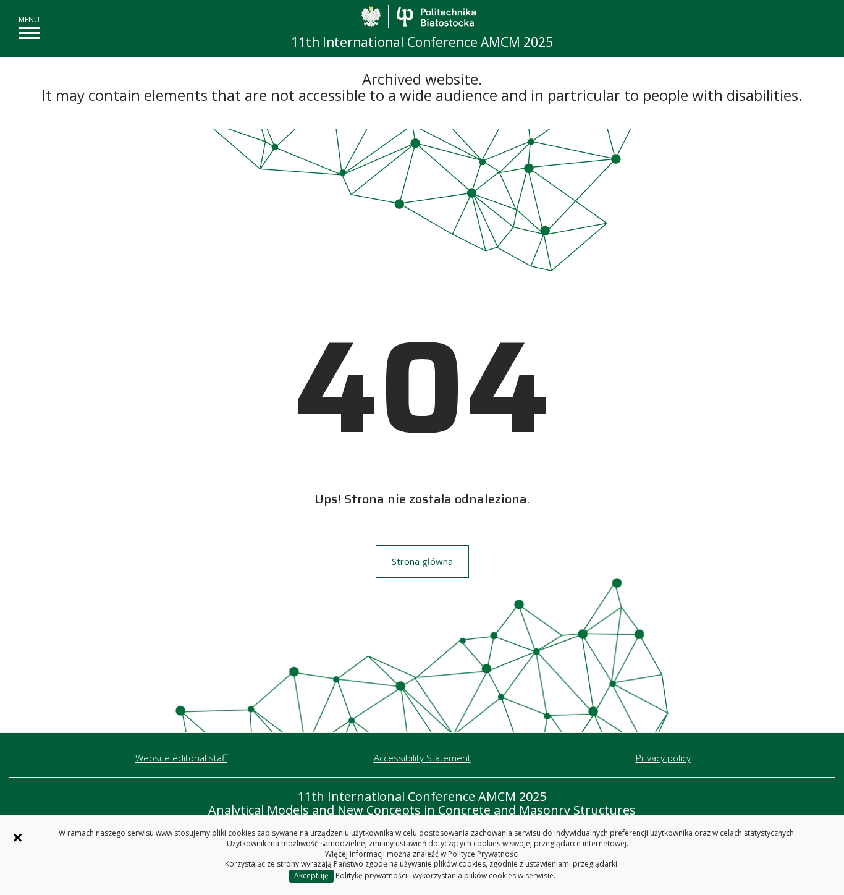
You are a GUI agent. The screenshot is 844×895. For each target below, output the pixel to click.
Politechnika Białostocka (436, 16)
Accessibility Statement (422, 758)
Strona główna (422, 561)
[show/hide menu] (29, 33)
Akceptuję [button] (311, 875)
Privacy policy (663, 758)
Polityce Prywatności (483, 854)
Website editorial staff (181, 758)
